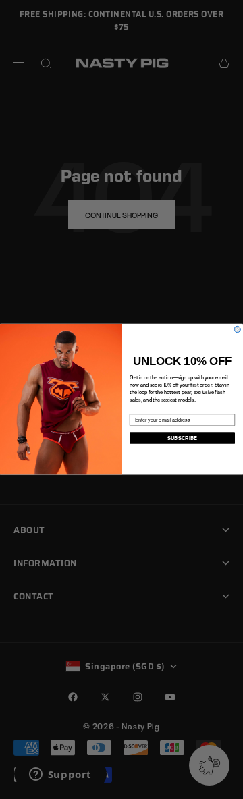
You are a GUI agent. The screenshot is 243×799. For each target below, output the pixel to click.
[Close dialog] (237, 330)
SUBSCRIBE (182, 438)
